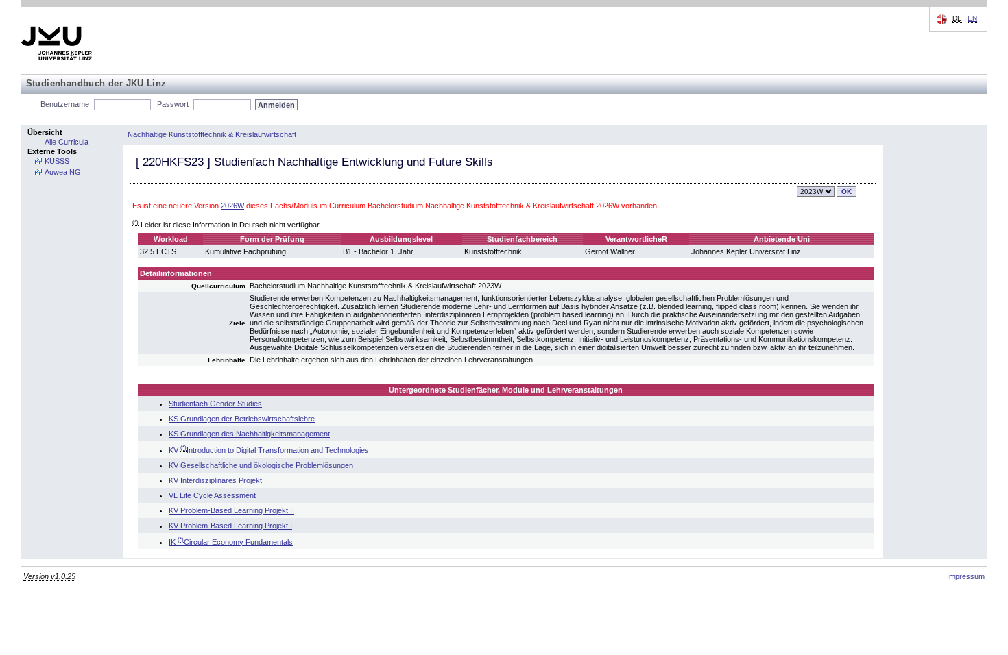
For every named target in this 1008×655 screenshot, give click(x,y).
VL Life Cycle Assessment (212, 495)
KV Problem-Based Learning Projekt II (231, 510)
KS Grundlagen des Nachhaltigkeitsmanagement (249, 434)
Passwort (173, 104)
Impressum (966, 576)
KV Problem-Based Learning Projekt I (230, 525)
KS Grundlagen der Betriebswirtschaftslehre (242, 419)
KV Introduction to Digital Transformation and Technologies (269, 450)
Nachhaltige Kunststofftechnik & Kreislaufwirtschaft (212, 134)
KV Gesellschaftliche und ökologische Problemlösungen (261, 465)
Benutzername (64, 104)
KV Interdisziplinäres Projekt (215, 480)
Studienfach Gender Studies (215, 403)
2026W (232, 205)
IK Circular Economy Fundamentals (231, 542)
